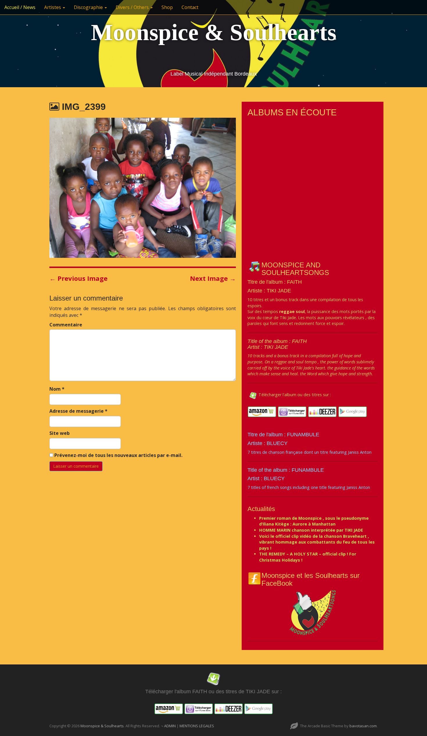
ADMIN (170, 725)
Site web (59, 433)
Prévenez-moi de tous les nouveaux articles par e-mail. (118, 455)
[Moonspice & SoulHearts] (312, 612)
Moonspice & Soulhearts (213, 32)
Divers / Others (133, 7)
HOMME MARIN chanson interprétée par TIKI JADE (311, 530)
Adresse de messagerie (78, 411)
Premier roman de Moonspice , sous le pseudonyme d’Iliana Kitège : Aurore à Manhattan (314, 521)
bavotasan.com (363, 725)
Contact (190, 7)
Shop (167, 7)
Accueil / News (19, 7)
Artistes (53, 7)
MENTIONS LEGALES (197, 725)
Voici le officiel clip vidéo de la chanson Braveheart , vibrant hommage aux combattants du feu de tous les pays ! (317, 542)
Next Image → (213, 278)
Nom (56, 389)
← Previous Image (78, 278)
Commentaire (65, 324)
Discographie (89, 7)
